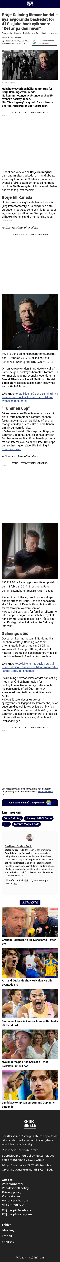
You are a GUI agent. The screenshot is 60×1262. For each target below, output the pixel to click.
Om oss (7, 1180)
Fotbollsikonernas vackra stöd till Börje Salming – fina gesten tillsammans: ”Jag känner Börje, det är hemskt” (30, 667)
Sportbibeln (7, 33)
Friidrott (8, 1241)
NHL (6, 824)
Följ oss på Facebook (16, 1210)
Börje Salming (12, 818)
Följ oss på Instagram (17, 1214)
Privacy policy (11, 1192)
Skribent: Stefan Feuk (11, 37)
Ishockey (8, 1230)
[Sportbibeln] (30, 4)
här (26, 880)
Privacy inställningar (30, 1257)
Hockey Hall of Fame (39, 818)
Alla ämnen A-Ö (13, 1204)
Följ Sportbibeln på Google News (26, 802)
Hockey (17, 33)
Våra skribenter (13, 1184)
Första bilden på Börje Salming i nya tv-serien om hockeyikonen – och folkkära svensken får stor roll (30, 397)
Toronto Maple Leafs (26, 824)
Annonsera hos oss (15, 1200)
